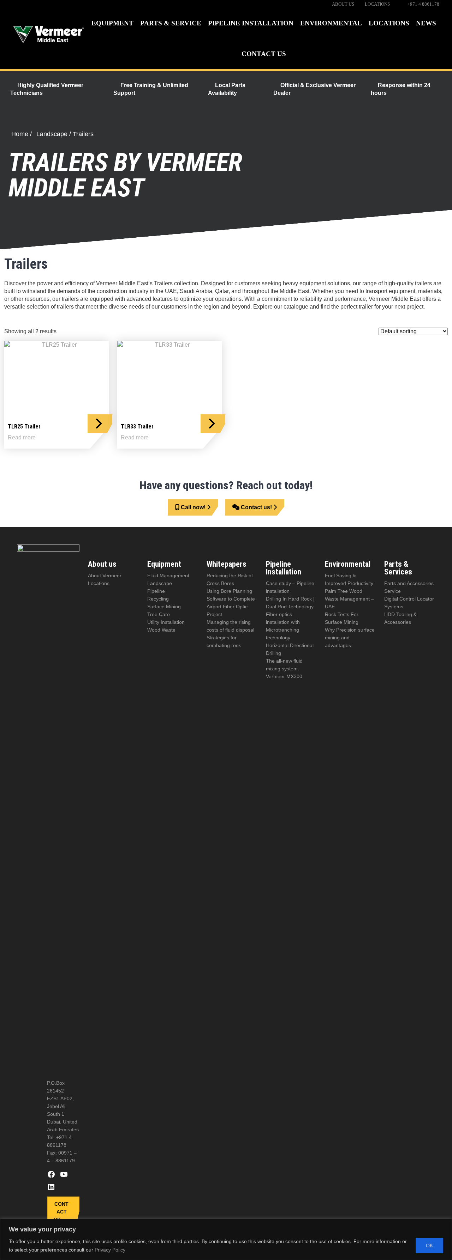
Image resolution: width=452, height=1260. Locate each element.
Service (392, 591)
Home (19, 134)
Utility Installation (166, 622)
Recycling (158, 599)
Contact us (61, 1211)
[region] (226, 1239)
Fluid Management (168, 575)
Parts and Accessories (409, 583)
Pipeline (156, 591)
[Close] (444, 1225)
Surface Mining (164, 606)
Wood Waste (161, 630)
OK (429, 1245)
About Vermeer (104, 575)
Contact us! (256, 507)
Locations (98, 583)
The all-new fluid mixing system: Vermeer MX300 (284, 668)
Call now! (193, 507)
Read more (22, 437)
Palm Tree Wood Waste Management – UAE (349, 598)
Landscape (51, 134)
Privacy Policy (110, 1250)
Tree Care (158, 614)
